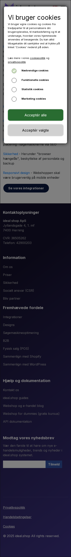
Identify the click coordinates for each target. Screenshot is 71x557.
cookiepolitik (37, 58)
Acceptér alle (35, 115)
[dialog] (35, 278)
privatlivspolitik (17, 62)
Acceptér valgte (35, 130)
